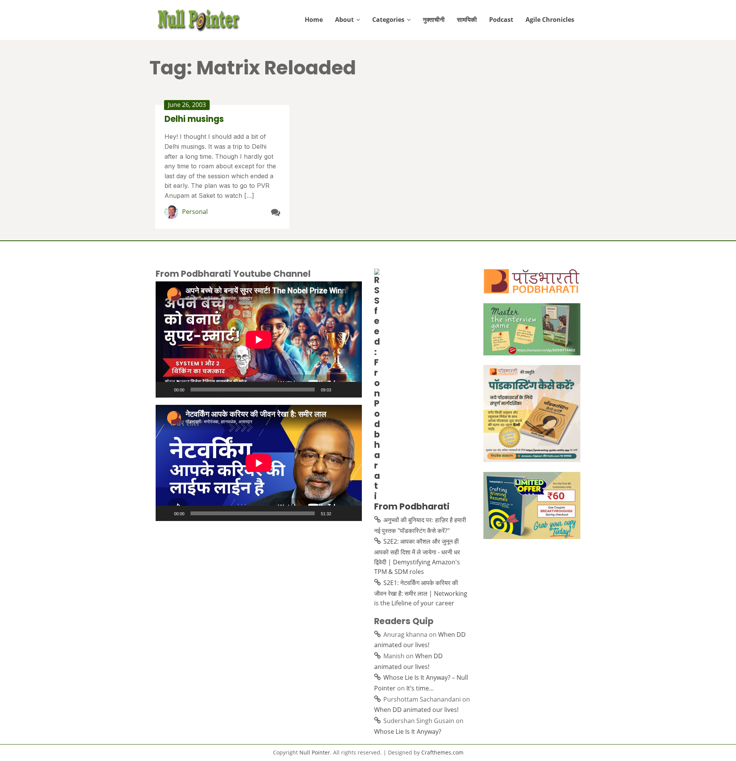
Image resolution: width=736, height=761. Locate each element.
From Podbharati (412, 506)
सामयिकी (467, 19)
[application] (259, 339)
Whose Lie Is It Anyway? (407, 731)
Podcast (501, 19)
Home (314, 19)
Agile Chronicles (550, 19)
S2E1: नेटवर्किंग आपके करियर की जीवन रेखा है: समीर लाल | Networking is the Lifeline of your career (420, 593)
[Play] (165, 389)
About (344, 19)
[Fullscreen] (352, 389)
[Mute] (339, 389)
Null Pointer (314, 752)
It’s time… (420, 688)
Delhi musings (194, 119)
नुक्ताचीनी (434, 19)
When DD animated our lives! (416, 709)
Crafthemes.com (442, 752)
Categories (388, 19)
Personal (195, 211)
